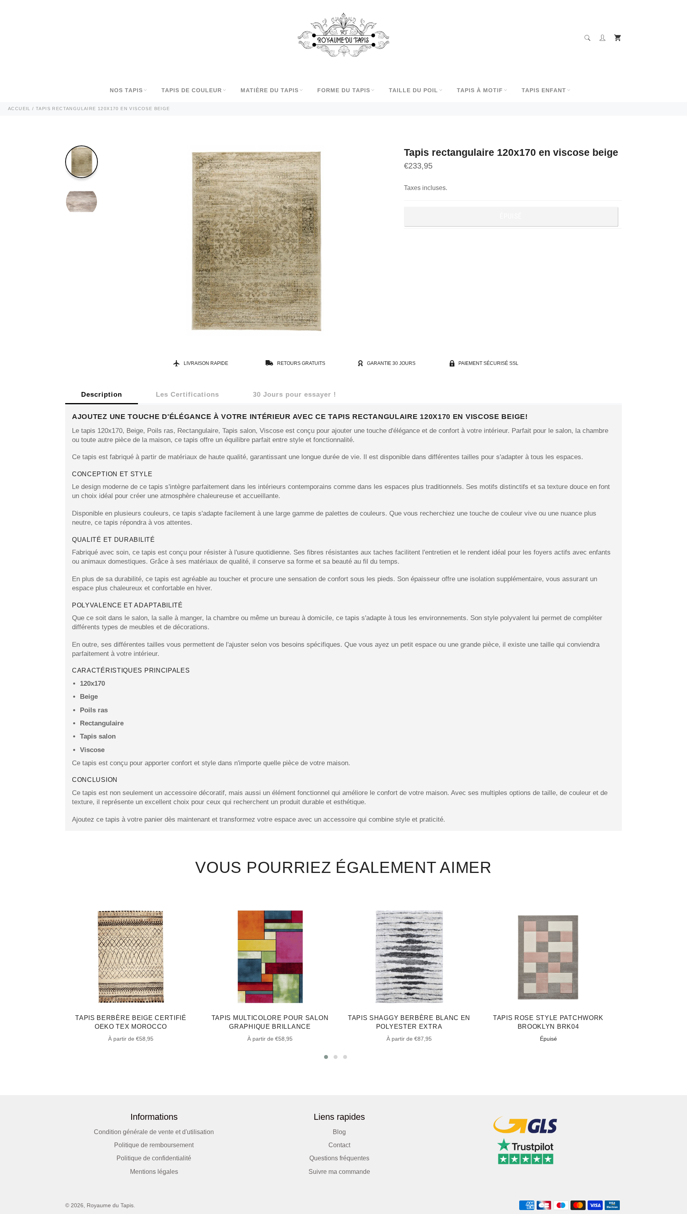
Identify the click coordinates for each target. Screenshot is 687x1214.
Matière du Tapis (270, 90)
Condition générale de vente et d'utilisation (154, 1132)
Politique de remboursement (154, 1145)
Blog (339, 1132)
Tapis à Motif (480, 90)
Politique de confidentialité (153, 1158)
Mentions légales (154, 1171)
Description (101, 394)
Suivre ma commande (339, 1171)
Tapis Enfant (544, 90)
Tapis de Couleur (191, 90)
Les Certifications (187, 394)
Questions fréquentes (339, 1158)
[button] (326, 1057)
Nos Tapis (126, 90)
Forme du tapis (343, 90)
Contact (339, 1145)
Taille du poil (413, 90)
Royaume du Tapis (110, 1205)
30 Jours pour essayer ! (294, 394)
